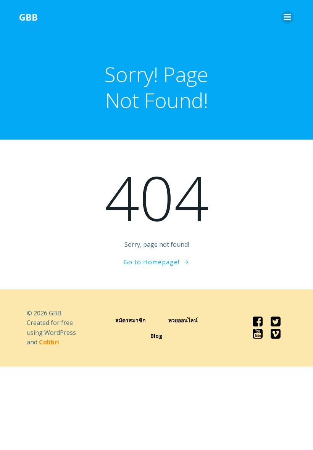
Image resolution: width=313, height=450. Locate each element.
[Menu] (287, 17)
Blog (156, 335)
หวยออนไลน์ (183, 320)
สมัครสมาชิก (130, 320)
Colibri (49, 342)
